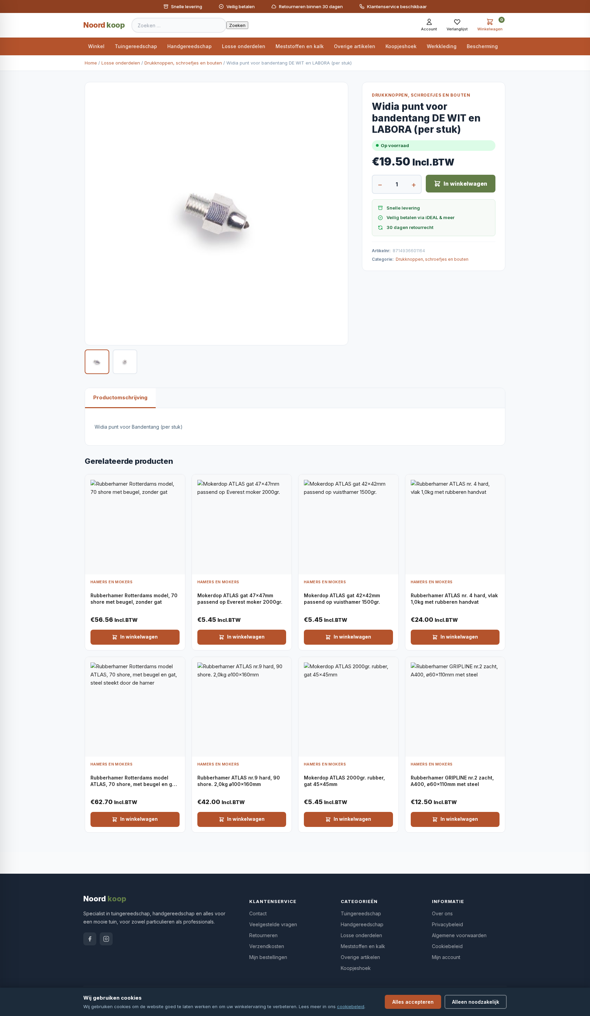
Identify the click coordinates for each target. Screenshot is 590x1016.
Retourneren (263, 935)
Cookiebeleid (447, 946)
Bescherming (482, 46)
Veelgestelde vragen (273, 924)
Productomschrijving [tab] (120, 397)
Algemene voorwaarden (459, 935)
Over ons (442, 913)
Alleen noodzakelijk (475, 1002)
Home (91, 63)
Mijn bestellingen (268, 957)
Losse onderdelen (243, 46)
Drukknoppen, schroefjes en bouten (183, 63)
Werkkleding (441, 46)
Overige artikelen (354, 46)
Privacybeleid (447, 924)
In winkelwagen (465, 183)
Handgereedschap (189, 46)
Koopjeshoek (401, 46)
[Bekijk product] (178, 482)
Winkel (96, 46)
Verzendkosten (266, 946)
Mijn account (446, 957)
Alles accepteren (413, 1002)
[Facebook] (89, 938)
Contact (258, 913)
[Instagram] (106, 938)
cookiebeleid (350, 1006)
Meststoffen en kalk (300, 46)
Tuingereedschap (136, 46)
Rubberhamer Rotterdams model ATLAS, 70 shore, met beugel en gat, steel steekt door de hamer (134, 784)
